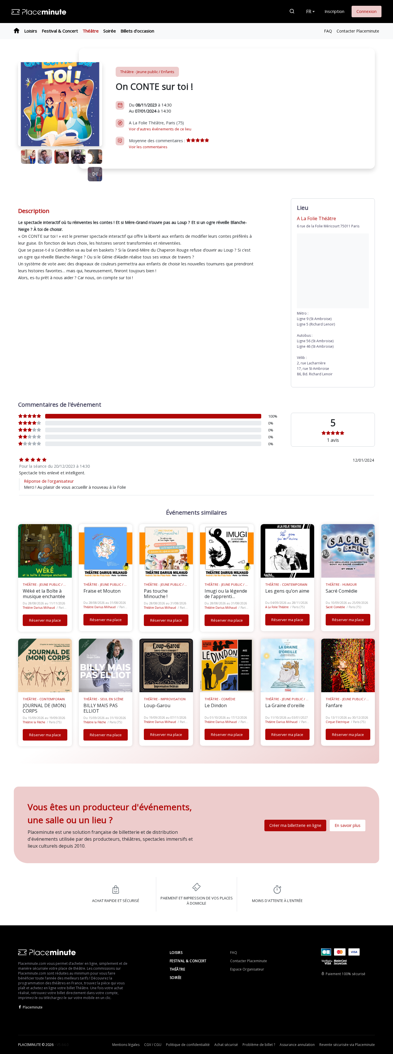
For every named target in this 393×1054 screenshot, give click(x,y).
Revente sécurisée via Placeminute (347, 1044)
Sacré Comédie (335, 607)
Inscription (334, 11)
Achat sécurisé (226, 1044)
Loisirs (30, 31)
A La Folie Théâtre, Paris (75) (160, 126)
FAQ (328, 31)
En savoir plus (347, 825)
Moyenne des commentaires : (157, 143)
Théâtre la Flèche (34, 722)
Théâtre (91, 31)
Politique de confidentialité (188, 1044)
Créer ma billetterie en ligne (295, 825)
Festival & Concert (60, 31)
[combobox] (309, 11)
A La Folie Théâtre (277, 607)
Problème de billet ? (259, 1044)
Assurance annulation (297, 1044)
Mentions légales (126, 1044)
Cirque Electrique (337, 722)
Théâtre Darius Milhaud (39, 608)
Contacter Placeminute (358, 31)
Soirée (109, 31)
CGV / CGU (152, 1044)
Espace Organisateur (247, 969)
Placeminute (33, 1007)
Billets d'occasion (137, 31)
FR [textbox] (308, 11)
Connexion (366, 11)
